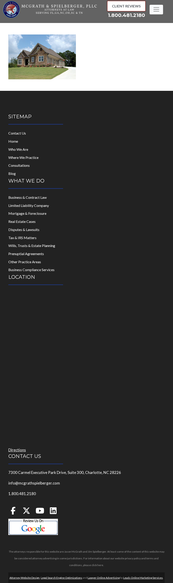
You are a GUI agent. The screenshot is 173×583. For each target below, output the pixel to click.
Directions (17, 450)
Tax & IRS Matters (22, 237)
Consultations (19, 165)
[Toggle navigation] (156, 9)
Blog (12, 173)
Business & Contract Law (27, 197)
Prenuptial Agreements (26, 253)
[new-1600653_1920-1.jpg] (42, 56)
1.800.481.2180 (126, 15)
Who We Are (18, 149)
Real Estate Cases (22, 221)
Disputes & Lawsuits (23, 229)
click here (97, 565)
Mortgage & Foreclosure (27, 213)
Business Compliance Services (31, 269)
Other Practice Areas (24, 262)
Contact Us (17, 133)
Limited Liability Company (28, 205)
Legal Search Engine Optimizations (61, 577)
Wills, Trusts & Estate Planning (31, 245)
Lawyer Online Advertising (104, 577)
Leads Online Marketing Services (143, 577)
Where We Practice (23, 157)
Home (13, 141)
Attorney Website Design (24, 577)
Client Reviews (126, 6)
